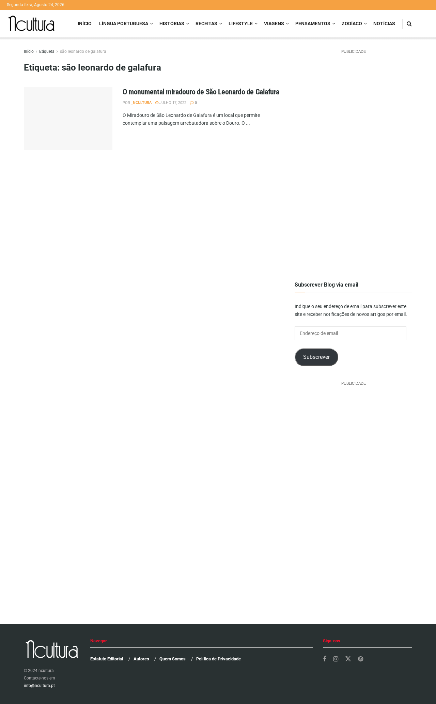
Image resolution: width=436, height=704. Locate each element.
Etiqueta (46, 51)
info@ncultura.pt (39, 685)
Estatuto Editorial (106, 658)
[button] (68, 131)
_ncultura (141, 103)
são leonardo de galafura (83, 51)
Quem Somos (172, 658)
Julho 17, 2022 (172, 103)
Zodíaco (352, 23)
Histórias (171, 23)
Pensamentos (312, 23)
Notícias (384, 23)
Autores (141, 658)
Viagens (274, 23)
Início (85, 23)
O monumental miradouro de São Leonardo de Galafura (201, 92)
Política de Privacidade (218, 658)
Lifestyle (241, 23)
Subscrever (316, 357)
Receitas (206, 23)
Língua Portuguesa (123, 23)
